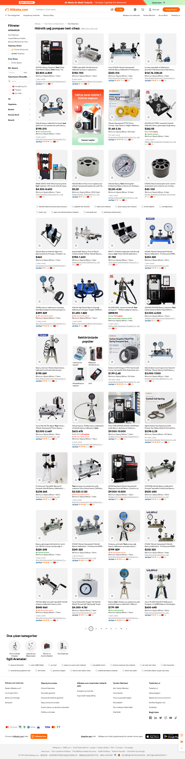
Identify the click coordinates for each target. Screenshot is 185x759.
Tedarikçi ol (153, 688)
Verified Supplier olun (157, 703)
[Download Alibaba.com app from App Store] (152, 736)
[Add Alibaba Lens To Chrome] (39, 736)
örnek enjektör (149, 207)
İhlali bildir (117, 712)
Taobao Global (102, 748)
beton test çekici (131, 671)
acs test (54, 665)
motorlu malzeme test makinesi (124, 665)
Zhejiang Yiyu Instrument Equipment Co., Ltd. (52, 81)
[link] (181, 735)
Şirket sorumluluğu (12, 698)
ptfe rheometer (168, 665)
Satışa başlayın (154, 693)
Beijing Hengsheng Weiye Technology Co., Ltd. (88, 81)
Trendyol (119, 748)
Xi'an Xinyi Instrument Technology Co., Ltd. (52, 139)
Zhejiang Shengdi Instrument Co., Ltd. (123, 198)
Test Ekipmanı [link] (73, 24)
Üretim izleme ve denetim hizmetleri (55, 707)
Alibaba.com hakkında (14, 683)
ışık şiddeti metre (99, 665)
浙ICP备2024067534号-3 (157, 755)
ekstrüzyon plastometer (112, 212)
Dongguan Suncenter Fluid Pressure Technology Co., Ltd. (52, 266)
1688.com (66, 748)
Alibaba (37, 24)
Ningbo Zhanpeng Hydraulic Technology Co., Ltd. (161, 194)
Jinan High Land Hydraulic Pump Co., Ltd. (124, 262)
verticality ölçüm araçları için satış (156, 671)
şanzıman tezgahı (59, 671)
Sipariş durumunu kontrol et (160, 698)
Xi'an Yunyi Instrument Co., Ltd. (120, 78)
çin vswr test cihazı (149, 665)
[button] (112, 9)
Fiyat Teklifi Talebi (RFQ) (86, 696)
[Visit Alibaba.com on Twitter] (160, 717)
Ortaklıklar (153, 707)
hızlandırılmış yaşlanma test (20, 671)
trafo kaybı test (91, 212)
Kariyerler (8, 703)
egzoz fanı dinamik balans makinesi (66, 212)
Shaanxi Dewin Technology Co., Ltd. (86, 194)
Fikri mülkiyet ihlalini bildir (123, 707)
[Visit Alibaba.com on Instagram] (165, 717)
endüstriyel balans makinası (108, 671)
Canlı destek (118, 693)
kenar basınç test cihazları (127, 207)
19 (121, 629)
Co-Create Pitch (11, 693)
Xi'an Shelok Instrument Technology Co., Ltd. (161, 78)
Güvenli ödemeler (48, 688)
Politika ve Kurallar (48, 712)
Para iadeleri (117, 703)
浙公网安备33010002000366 (133, 755)
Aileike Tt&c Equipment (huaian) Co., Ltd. (160, 142)
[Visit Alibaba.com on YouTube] (170, 717)
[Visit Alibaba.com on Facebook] (150, 717)
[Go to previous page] (86, 628)
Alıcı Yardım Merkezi (120, 688)
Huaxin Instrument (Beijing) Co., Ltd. (86, 262)
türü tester (42, 671)
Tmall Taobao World (80, 748)
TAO (112, 748)
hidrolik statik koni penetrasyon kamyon (53, 207)
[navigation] (19, 326)
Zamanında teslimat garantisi (52, 698)
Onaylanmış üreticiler (85, 691)
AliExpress (57, 748)
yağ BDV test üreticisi (82, 207)
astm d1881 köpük (37, 665)
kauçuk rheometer (17, 665)
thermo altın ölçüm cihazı (82, 671)
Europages (129, 748)
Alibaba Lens (18, 736)
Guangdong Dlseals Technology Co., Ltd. (124, 137)
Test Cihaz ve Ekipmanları (54, 24)
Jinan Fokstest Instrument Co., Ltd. (49, 194)
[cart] (143, 10)
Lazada (92, 748)
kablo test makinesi (104, 207)
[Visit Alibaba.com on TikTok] (175, 717)
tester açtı (42, 212)
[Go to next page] (126, 628)
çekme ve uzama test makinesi (75, 665)
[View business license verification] (115, 755)
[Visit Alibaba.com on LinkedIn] (155, 717)
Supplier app (86, 736)
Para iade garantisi (48, 693)
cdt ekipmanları (167, 207)
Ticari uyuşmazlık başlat (122, 698)
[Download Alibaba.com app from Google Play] (171, 736)
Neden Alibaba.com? (13, 688)
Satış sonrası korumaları (50, 703)
